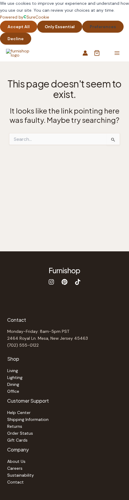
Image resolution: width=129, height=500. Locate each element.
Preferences (103, 26)
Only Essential (60, 26)
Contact (15, 482)
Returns (14, 426)
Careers (14, 468)
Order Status (20, 433)
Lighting (14, 377)
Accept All (19, 26)
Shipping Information (28, 419)
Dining (13, 384)
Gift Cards (17, 440)
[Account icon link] (85, 53)
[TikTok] (78, 282)
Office (13, 391)
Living (12, 370)
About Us (16, 461)
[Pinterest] (65, 282)
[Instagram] (51, 282)
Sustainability (20, 475)
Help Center (19, 412)
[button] (97, 53)
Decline (16, 38)
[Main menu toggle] (117, 53)
